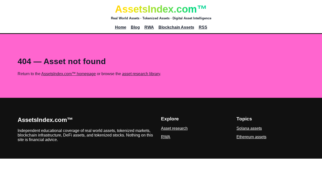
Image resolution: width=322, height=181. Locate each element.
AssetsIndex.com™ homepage (68, 74)
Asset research (174, 128)
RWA (149, 27)
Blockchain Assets (176, 27)
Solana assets (249, 128)
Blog (135, 27)
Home (120, 27)
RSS (203, 27)
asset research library (141, 74)
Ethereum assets (251, 137)
